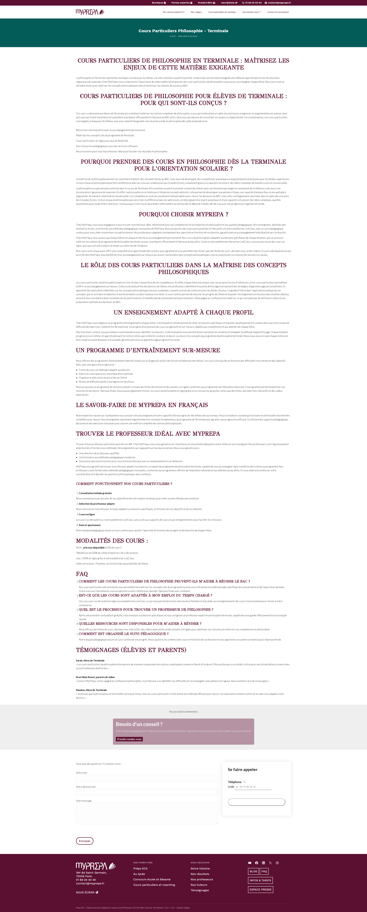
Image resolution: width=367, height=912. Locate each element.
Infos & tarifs (260, 880)
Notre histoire (200, 868)
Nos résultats (200, 874)
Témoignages (200, 890)
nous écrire (85, 892)
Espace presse (261, 889)
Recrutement (158, 908)
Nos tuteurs (199, 884)
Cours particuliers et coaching (154, 884)
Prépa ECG (140, 868)
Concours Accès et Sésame (151, 879)
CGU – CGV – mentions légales (177, 908)
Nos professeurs (202, 879)
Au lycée (139, 874)
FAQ (264, 871)
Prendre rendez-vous (129, 739)
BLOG (253, 871)
